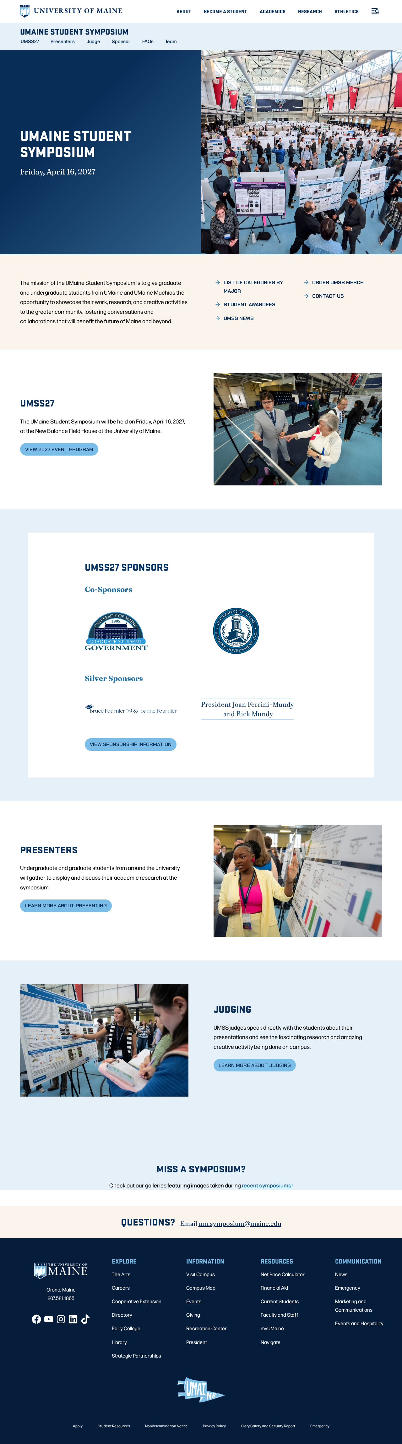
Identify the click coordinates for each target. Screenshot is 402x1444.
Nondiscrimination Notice (166, 1425)
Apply (78, 1425)
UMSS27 (30, 41)
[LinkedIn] (73, 1319)
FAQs (148, 41)
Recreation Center (206, 1328)
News (341, 1274)
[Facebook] (36, 1319)
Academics (272, 11)
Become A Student (225, 11)
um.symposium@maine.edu (239, 1223)
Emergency (347, 1287)
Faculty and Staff (279, 1314)
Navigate (270, 1342)
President (196, 1342)
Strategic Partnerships (136, 1355)
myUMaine (272, 1328)
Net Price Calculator (283, 1274)
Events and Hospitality (359, 1323)
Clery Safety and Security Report (268, 1425)
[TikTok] (85, 1319)
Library (119, 1342)
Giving (193, 1314)
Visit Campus (200, 1274)
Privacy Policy (214, 1425)
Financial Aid (274, 1287)
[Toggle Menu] (373, 11)
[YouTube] (48, 1319)
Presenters (63, 41)
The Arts (121, 1274)
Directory (122, 1314)
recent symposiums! (267, 1185)
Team (171, 41)
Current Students (280, 1301)
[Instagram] (61, 1319)
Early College (126, 1328)
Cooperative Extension (136, 1301)
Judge (93, 41)
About (184, 11)
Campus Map (200, 1287)
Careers (121, 1287)
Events (193, 1301)
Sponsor (121, 41)
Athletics (346, 11)
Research (310, 11)
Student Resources (114, 1425)
